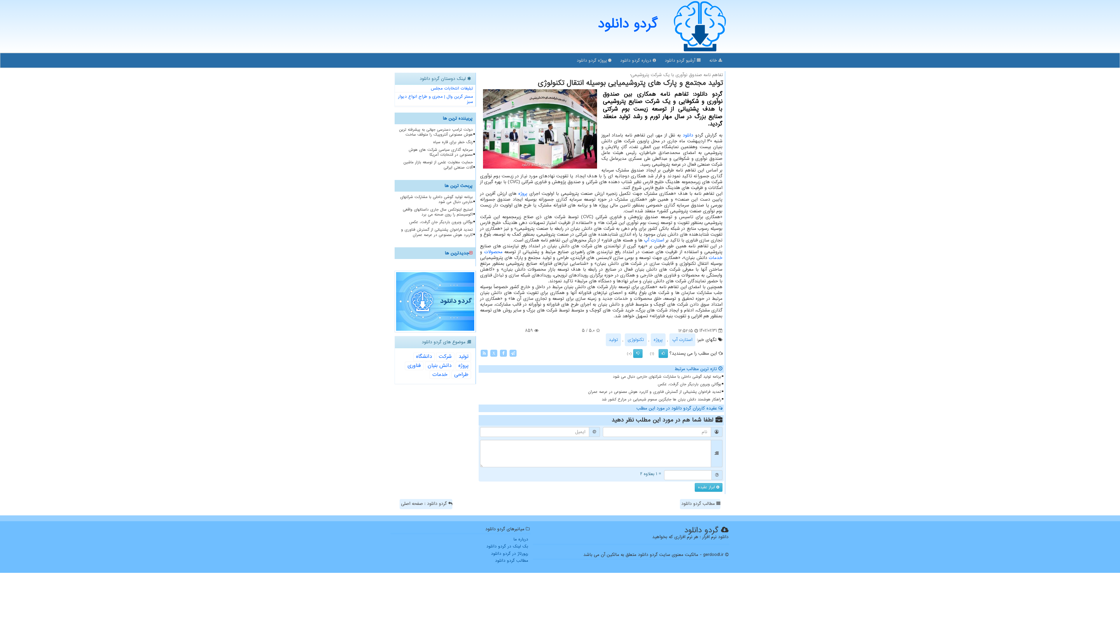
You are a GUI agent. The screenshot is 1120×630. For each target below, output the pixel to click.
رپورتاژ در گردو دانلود (509, 553)
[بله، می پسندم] (663, 353)
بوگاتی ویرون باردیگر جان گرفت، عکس (689, 384)
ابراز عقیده (707, 487)
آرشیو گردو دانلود (681, 60)
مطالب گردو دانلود (698, 503)
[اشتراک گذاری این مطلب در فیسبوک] (503, 352)
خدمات (715, 257)
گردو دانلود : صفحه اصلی (424, 503)
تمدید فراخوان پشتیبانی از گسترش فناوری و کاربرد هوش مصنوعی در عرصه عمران (654, 392)
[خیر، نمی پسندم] (638, 353)
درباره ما (520, 539)
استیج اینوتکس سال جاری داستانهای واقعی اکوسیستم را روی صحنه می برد (438, 212)
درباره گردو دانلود (636, 60)
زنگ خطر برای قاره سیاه (453, 142)
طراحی (461, 375)
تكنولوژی (636, 339)
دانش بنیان (440, 366)
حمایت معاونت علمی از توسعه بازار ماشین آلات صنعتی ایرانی (438, 165)
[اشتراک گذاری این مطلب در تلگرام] (513, 352)
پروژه (522, 193)
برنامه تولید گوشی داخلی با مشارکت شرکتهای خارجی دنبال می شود (667, 376)
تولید (613, 339)
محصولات (493, 252)
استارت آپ (654, 240)
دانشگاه (424, 356)
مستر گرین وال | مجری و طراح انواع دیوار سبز (435, 99)
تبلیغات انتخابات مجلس (452, 88)
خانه (713, 60)
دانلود (688, 135)
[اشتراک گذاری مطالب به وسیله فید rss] (484, 352)
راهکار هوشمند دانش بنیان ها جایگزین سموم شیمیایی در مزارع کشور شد (661, 399)
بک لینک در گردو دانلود (507, 546)
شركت (445, 356)
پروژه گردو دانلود (592, 60)
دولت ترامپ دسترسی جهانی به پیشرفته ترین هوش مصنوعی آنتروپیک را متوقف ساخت (436, 132)
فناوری (414, 366)
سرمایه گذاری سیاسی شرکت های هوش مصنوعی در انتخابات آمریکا (441, 152)
